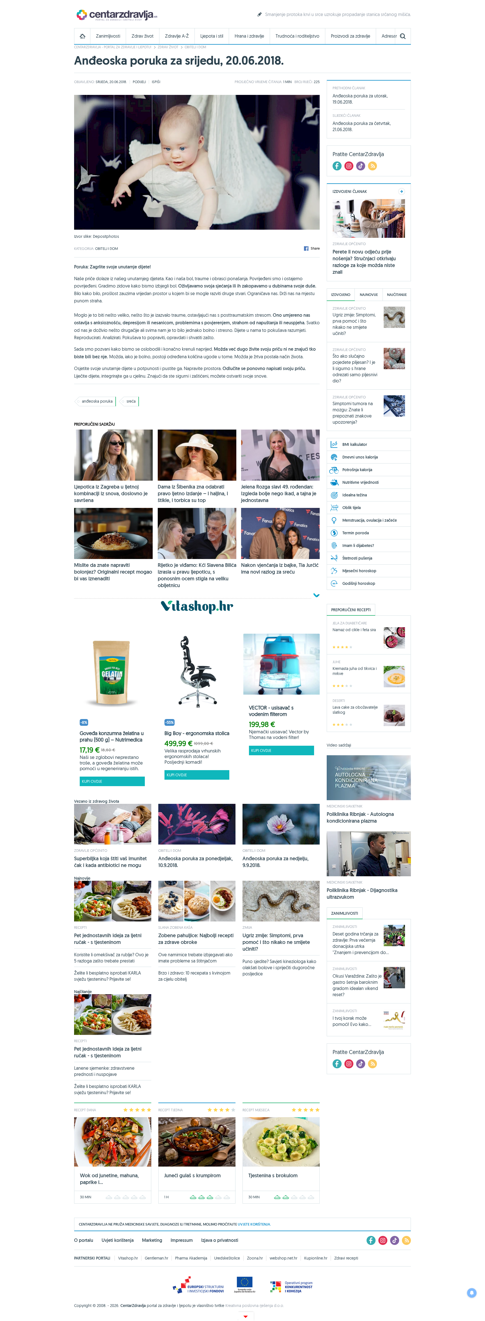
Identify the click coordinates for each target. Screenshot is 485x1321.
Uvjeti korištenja (118, 1240)
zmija (247, 927)
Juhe (336, 662)
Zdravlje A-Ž (177, 36)
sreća (131, 401)
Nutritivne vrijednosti (360, 482)
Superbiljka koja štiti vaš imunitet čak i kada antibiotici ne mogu (110, 861)
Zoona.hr (255, 1258)
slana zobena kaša (175, 927)
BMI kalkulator (354, 444)
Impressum (182, 1240)
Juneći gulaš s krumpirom (192, 1175)
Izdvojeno (340, 294)
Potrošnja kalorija (357, 469)
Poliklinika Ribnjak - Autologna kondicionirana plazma (360, 817)
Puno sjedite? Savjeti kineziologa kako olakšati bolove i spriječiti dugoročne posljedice (279, 968)
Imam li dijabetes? (358, 545)
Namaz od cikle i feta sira (354, 629)
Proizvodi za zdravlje (350, 36)
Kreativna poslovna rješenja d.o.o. (254, 1305)
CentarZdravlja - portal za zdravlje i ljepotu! (112, 47)
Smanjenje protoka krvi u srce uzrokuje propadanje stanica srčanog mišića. (338, 14)
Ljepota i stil (211, 36)
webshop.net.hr (283, 1258)
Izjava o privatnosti (219, 1240)
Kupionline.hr (315, 1258)
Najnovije (369, 294)
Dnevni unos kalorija (360, 457)
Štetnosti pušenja (357, 558)
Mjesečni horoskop (359, 570)
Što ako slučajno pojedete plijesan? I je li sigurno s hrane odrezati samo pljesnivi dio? (355, 368)
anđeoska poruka (97, 401)
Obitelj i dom (195, 47)
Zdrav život (143, 36)
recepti (80, 927)
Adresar (389, 36)
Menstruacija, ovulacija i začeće (369, 520)
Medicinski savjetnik (344, 806)
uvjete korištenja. (254, 1224)
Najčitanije (397, 294)
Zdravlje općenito (90, 850)
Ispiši (156, 81)
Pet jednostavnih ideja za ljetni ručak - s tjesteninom (107, 938)
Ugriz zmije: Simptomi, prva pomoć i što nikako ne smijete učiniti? (276, 942)
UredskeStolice (227, 1258)
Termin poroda (355, 532)
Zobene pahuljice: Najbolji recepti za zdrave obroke (196, 938)
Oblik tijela (351, 507)
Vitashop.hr (128, 1258)
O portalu (83, 1240)
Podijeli (139, 81)
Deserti (339, 700)
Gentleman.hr (156, 1258)
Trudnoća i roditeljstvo (297, 36)
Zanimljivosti (108, 36)
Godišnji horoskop (358, 583)
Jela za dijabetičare (350, 623)
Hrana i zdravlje (249, 36)
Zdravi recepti (346, 1258)
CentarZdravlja (116, 14)
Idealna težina (354, 495)
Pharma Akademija (191, 1258)
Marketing (152, 1240)
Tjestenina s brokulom (273, 1175)
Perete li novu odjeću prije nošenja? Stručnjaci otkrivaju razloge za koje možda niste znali (364, 261)
